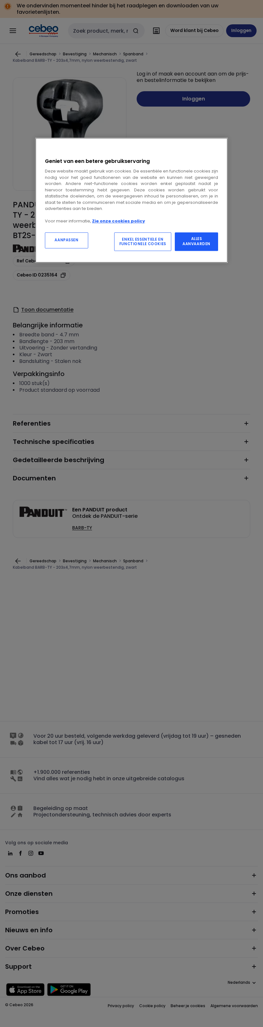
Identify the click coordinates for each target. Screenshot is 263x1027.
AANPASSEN (66, 240)
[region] (131, 200)
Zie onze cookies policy (118, 221)
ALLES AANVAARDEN (196, 241)
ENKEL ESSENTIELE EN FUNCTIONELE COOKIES (142, 241)
